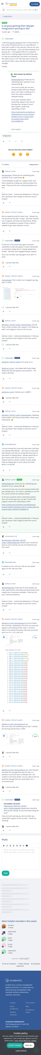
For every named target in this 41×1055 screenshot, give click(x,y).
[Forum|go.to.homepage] (11, 4)
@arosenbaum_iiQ (21, 623)
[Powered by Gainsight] (20, 959)
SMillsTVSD (12, 932)
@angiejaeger (7, 175)
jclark (10, 938)
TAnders (11, 925)
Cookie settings (23, 964)
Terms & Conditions (9, 964)
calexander (12, 951)
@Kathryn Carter (8, 368)
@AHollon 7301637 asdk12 (11, 325)
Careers (13, 1003)
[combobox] (20, 10)
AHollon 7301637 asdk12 (14, 212)
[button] (2, 4)
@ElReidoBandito (17, 80)
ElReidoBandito (10, 444)
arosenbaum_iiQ (11, 536)
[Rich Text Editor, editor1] (20, 859)
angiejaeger (9, 39)
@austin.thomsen (15, 43)
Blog (27, 1006)
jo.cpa (10, 944)
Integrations (7, 16)
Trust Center (30, 1003)
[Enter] (3, 10)
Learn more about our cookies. (25, 1041)
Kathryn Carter (10, 171)
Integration (7, 136)
